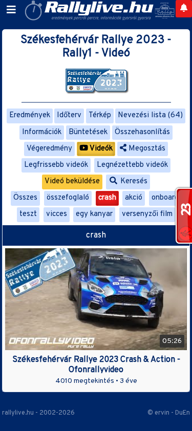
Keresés (132, 181)
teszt (28, 214)
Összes (25, 198)
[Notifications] (184, 8)
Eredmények (29, 115)
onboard (165, 198)
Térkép (100, 115)
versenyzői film (147, 214)
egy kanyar (94, 214)
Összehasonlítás (142, 132)
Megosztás (145, 149)
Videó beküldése (72, 181)
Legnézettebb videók (132, 165)
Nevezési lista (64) (150, 115)
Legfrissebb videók (56, 165)
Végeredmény (49, 149)
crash (107, 198)
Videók (100, 149)
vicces (56, 214)
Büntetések (88, 132)
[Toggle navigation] (11, 10)
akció (133, 198)
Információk (41, 132)
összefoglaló (68, 198)
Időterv (69, 115)
